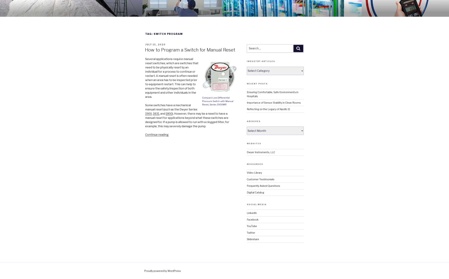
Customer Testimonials (260, 179)
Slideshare (253, 239)
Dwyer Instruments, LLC (261, 152)
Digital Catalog (255, 192)
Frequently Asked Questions (263, 185)
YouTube (252, 226)
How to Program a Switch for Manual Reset (190, 50)
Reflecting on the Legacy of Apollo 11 (268, 109)
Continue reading (157, 134)
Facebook (253, 219)
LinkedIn (252, 212)
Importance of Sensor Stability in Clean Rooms (274, 102)
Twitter (251, 232)
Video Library (254, 172)
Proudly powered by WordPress (162, 270)
